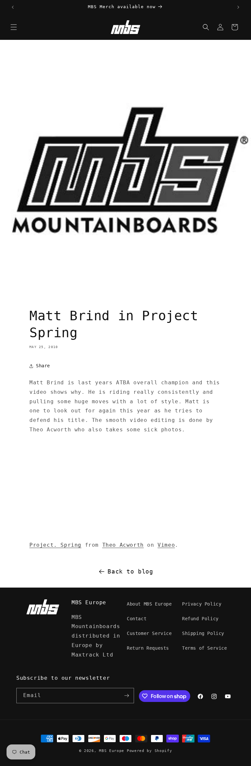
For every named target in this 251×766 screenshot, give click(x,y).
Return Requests (148, 648)
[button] (14, 27)
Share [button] (43, 365)
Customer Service (149, 633)
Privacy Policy (201, 604)
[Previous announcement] (13, 7)
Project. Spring (55, 545)
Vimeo (166, 545)
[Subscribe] (126, 695)
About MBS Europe (149, 604)
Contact (136, 618)
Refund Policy (200, 618)
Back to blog (130, 571)
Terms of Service (204, 648)
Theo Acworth (123, 545)
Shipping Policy (203, 633)
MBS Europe (111, 751)
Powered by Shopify (149, 751)
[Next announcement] (238, 7)
